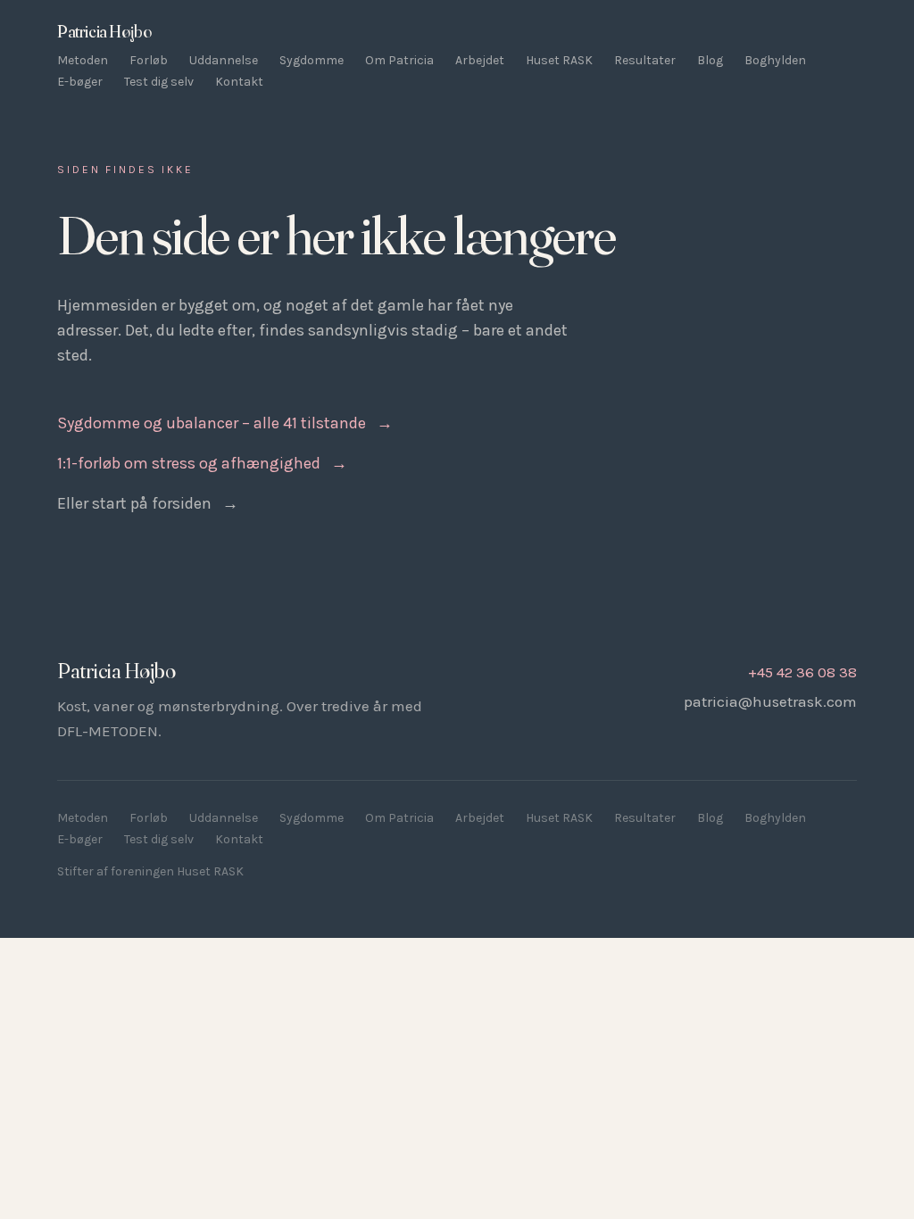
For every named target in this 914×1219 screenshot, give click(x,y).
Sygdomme (311, 60)
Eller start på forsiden (147, 503)
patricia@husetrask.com (770, 701)
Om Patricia (399, 60)
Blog (710, 60)
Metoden (82, 60)
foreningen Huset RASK (177, 871)
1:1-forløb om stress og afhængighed (202, 463)
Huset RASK (559, 60)
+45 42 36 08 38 (802, 672)
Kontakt (239, 81)
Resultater (645, 60)
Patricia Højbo (104, 31)
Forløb (148, 60)
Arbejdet (479, 60)
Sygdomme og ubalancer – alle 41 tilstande (225, 423)
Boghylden (775, 60)
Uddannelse (223, 60)
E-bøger (80, 81)
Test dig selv (159, 81)
